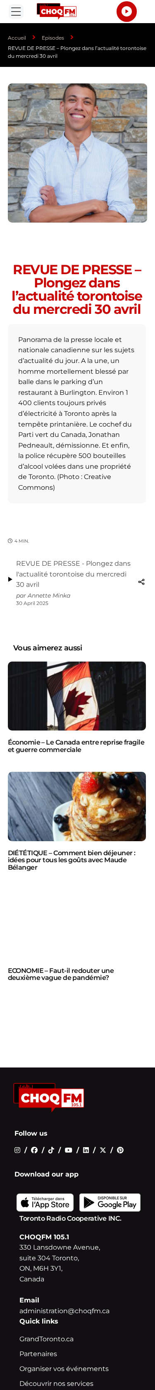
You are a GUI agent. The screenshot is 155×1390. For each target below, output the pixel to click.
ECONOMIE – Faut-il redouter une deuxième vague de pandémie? (61, 974)
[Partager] (141, 582)
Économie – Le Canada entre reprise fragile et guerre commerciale (76, 746)
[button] (16, 11)
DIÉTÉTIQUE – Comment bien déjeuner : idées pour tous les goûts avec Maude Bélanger (72, 860)
